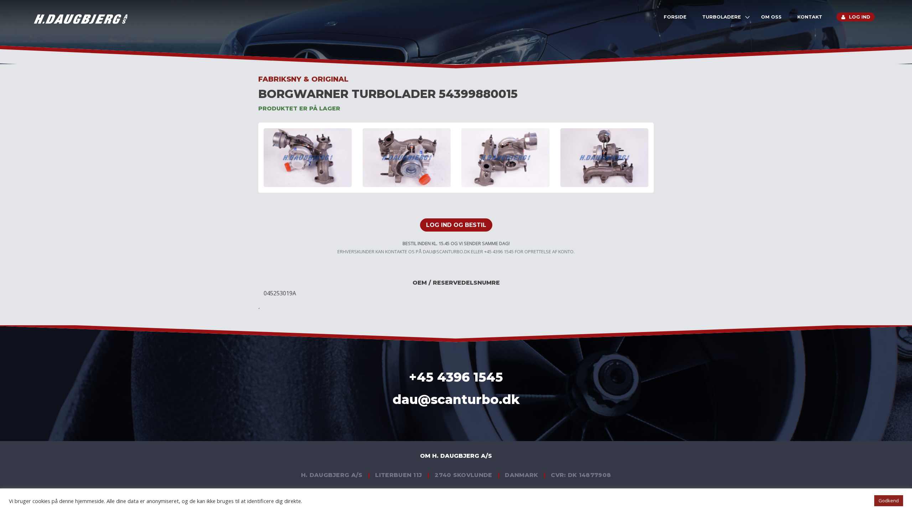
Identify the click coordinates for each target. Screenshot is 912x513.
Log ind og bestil (456, 225)
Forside (675, 17)
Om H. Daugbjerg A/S (456, 455)
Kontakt (809, 17)
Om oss (771, 17)
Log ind (859, 17)
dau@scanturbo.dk (446, 251)
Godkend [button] (889, 500)
